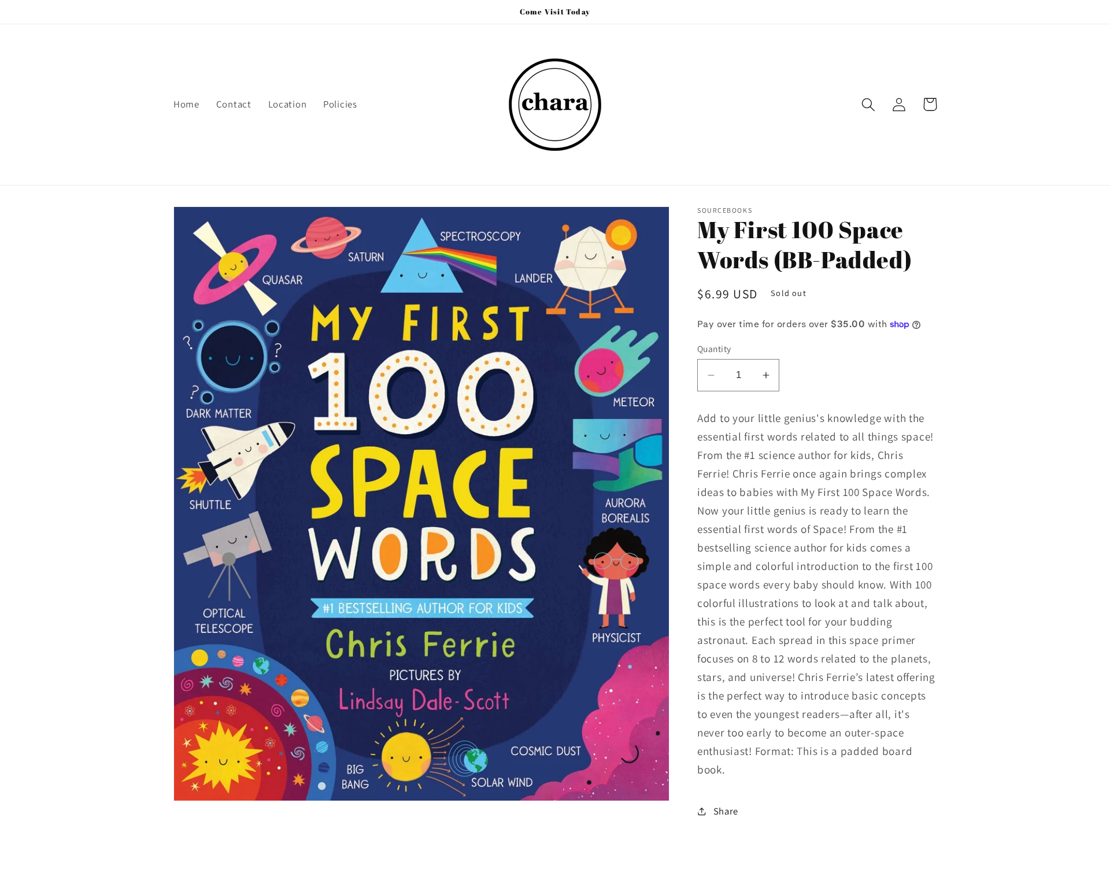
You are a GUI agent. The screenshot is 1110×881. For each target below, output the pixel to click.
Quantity (714, 348)
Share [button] (725, 811)
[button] (868, 104)
